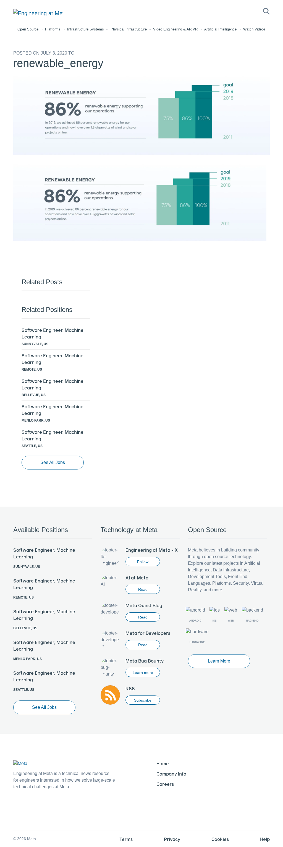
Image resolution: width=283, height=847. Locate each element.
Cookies (220, 839)
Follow (142, 561)
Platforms (53, 29)
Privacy (172, 839)
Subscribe (142, 700)
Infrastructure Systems (86, 29)
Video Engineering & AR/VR (176, 29)
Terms (126, 839)
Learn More (219, 661)
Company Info (171, 773)
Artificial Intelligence (221, 29)
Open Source (28, 29)
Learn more (143, 672)
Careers (165, 784)
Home (162, 763)
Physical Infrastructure (129, 29)
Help (265, 839)
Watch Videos (254, 29)
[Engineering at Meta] (38, 13)
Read (143, 589)
